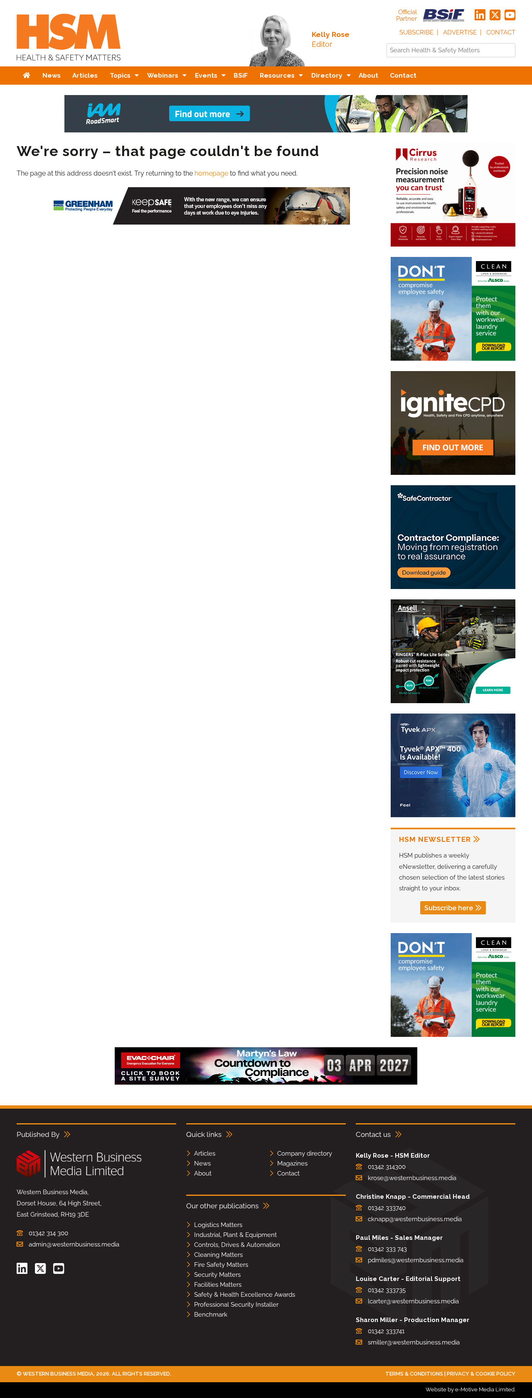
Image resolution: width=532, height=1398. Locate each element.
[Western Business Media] (79, 1176)
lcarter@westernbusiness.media (413, 1301)
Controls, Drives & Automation (237, 1245)
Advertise (460, 32)
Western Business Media (58, 1374)
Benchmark (210, 1314)
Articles (204, 1153)
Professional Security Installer (236, 1304)
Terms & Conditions (414, 1374)
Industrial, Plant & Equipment (235, 1235)
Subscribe (416, 32)
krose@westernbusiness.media (412, 1178)
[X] (495, 15)
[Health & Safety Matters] (69, 63)
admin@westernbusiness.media (74, 1244)
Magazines (292, 1163)
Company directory (304, 1153)
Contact (500, 32)
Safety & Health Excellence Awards (244, 1294)
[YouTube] (510, 15)
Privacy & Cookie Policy (481, 1374)
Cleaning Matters (218, 1255)
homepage (211, 173)
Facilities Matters (217, 1284)
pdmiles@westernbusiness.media (415, 1260)
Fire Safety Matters (221, 1264)
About (203, 1173)
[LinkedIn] (480, 15)
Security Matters (217, 1274)
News (202, 1163)
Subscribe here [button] (448, 908)
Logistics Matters (218, 1225)
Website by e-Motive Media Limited (470, 1389)
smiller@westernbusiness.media (414, 1342)
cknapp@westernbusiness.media (415, 1219)
